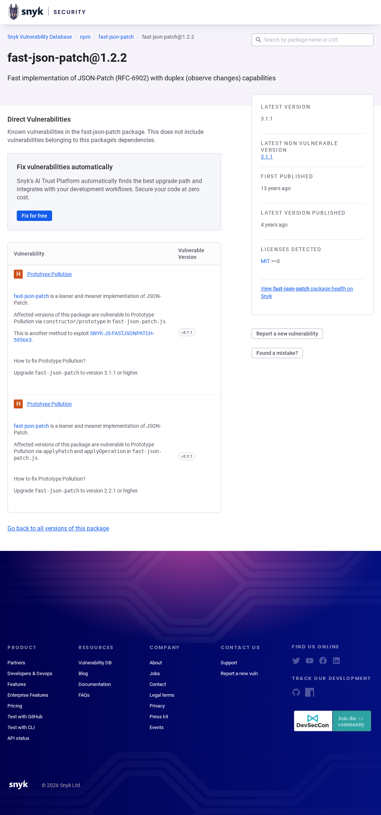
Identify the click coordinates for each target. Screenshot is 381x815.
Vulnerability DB (95, 662)
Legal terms (162, 695)
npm (85, 37)
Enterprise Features (27, 695)
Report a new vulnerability (287, 334)
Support (229, 662)
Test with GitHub (24, 716)
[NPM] (309, 694)
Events (157, 727)
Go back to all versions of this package (58, 528)
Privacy (157, 706)
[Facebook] (322, 663)
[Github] (296, 694)
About (156, 662)
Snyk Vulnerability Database (39, 37)
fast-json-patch (116, 37)
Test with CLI (21, 727)
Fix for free (34, 216)
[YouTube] (309, 663)
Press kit (159, 716)
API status (18, 738)
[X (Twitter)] (296, 663)
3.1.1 (267, 157)
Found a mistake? (277, 353)
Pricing (14, 706)
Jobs (155, 673)
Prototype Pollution (49, 274)
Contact (158, 684)
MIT (265, 261)
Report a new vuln (239, 673)
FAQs (84, 695)
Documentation (95, 684)
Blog (83, 673)
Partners (16, 662)
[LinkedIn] (336, 663)
